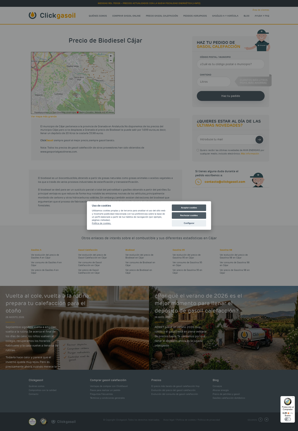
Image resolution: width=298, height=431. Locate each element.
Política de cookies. (101, 223)
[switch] (288, 419)
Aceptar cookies (189, 207)
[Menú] (293, 398)
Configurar (189, 223)
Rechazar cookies (189, 215)
